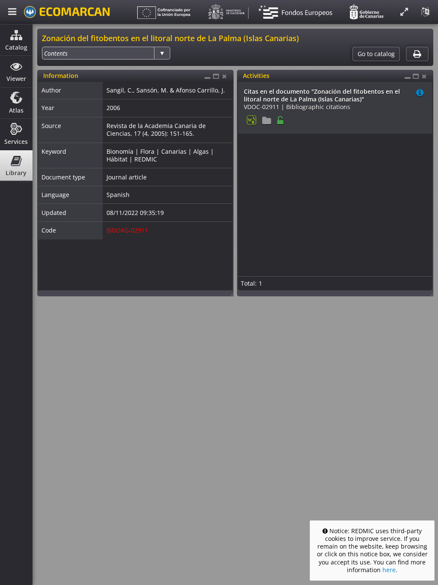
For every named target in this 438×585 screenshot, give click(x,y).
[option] (56, 53)
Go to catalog (376, 54)
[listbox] (106, 53)
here (389, 570)
